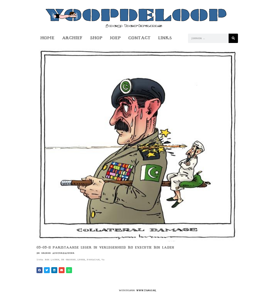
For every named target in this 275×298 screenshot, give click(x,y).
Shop (96, 37)
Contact (139, 37)
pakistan (93, 259)
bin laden (52, 259)
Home (47, 37)
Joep (115, 37)
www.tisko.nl (146, 290)
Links (165, 37)
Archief (72, 37)
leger (81, 259)
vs (102, 259)
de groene (68, 259)
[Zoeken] (233, 38)
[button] (39, 270)
